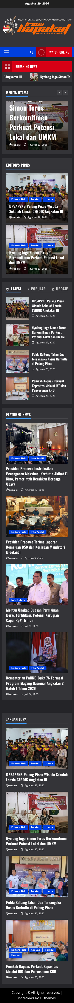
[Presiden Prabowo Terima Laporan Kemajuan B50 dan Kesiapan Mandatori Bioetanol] (37, 516)
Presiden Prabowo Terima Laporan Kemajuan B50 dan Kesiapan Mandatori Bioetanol (35, 547)
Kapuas (35, 950)
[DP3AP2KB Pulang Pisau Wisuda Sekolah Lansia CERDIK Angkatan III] (37, 748)
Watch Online (59, 52)
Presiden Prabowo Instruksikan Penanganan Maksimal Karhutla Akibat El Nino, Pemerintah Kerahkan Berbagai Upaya (37, 476)
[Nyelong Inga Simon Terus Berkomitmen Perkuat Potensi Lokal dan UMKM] (37, 812)
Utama (49, 199)
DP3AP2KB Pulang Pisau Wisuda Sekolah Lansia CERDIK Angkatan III (17, 308)
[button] (6, 52)
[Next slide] (65, 92)
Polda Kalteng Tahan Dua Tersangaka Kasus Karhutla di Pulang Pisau (17, 361)
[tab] (13, 289)
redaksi (16, 144)
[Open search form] (31, 52)
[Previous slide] (59, 92)
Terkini (35, 199)
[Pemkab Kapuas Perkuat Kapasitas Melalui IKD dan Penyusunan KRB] (37, 940)
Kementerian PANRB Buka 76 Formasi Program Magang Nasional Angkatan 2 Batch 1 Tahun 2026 (35, 683)
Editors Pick (18, 199)
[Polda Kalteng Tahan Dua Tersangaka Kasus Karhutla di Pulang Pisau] (37, 876)
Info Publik (37, 458)
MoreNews (25, 998)
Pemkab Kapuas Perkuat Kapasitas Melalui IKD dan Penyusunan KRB (17, 388)
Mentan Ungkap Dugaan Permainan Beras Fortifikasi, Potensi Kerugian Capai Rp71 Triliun (32, 615)
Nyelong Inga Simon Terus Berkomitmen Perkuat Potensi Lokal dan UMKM (32, 117)
